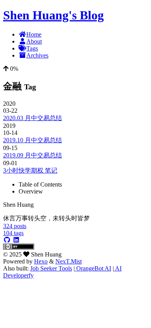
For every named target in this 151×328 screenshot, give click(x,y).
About (34, 41)
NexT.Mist (68, 261)
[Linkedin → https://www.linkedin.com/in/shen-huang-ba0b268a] (16, 240)
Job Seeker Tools (51, 268)
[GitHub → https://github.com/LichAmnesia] (7, 240)
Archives (37, 55)
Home (33, 34)
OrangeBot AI (93, 268)
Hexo (41, 261)
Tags (32, 48)
